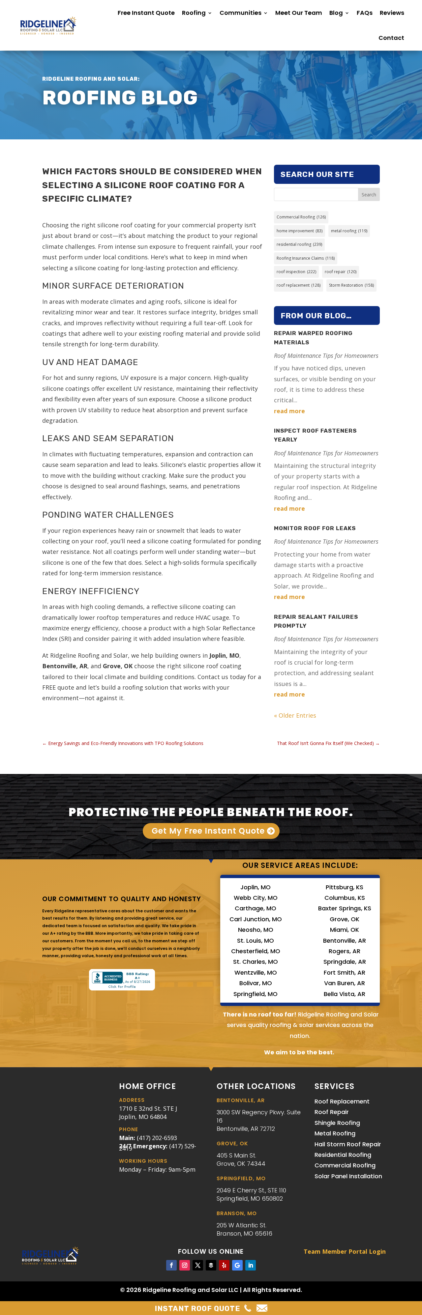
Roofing (194, 13)
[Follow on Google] (237, 1265)
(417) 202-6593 (157, 1138)
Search (369, 194)
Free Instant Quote (146, 13)
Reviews (392, 13)
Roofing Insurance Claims (306, 258)
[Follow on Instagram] (184, 1265)
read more (289, 411)
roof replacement (298, 285)
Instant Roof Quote (197, 1308)
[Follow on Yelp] (224, 1265)
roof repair (340, 271)
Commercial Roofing (301, 217)
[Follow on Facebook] (171, 1265)
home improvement (299, 231)
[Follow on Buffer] (211, 1265)
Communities (240, 13)
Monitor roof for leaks (315, 528)
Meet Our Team (298, 13)
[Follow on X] (198, 1265)
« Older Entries (295, 715)
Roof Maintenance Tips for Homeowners (326, 355)
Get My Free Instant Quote (208, 830)
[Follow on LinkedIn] (250, 1265)
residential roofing (299, 244)
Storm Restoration (351, 285)
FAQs (365, 13)
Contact (391, 38)
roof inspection (296, 271)
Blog (336, 13)
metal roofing (349, 231)
